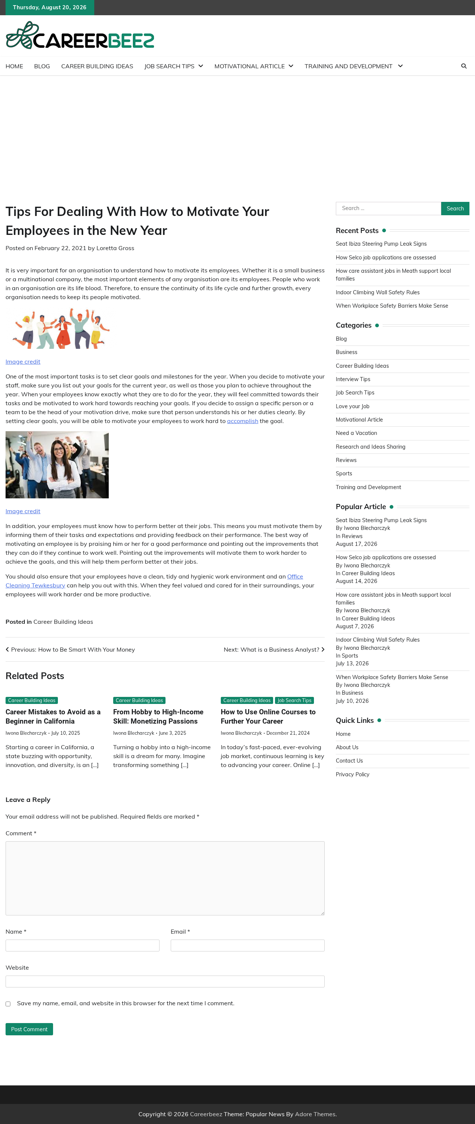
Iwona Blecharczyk (26, 733)
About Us (347, 747)
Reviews (346, 460)
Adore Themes (315, 1114)
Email (180, 931)
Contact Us (349, 761)
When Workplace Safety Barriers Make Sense (392, 305)
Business (346, 352)
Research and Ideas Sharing (371, 446)
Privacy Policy (353, 774)
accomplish (242, 421)
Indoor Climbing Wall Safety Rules (378, 292)
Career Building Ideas (97, 66)
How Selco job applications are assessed (386, 257)
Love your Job (353, 406)
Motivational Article (249, 66)
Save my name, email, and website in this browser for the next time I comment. (126, 1003)
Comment (21, 833)
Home (14, 66)
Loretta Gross (115, 248)
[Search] (463, 66)
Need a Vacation (356, 433)
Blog (42, 66)
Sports (344, 474)
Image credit (23, 361)
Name (16, 931)
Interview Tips (353, 379)
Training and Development (349, 66)
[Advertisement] (237, 131)
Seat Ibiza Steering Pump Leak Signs (381, 244)
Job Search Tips (169, 66)
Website (17, 967)
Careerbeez (206, 1114)
